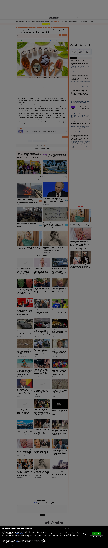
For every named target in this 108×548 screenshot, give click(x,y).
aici (17, 541)
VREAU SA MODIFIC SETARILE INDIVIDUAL (96, 537)
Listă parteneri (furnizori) (53, 536)
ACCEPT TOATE (96, 533)
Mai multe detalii (19, 533)
